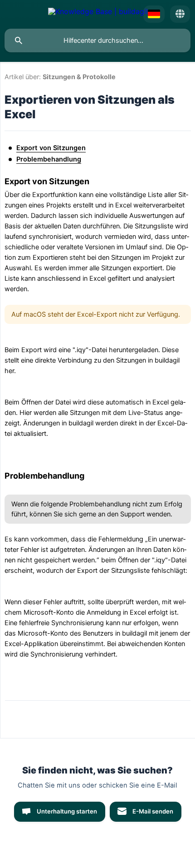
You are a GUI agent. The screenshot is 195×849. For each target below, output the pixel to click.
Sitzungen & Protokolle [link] (79, 77)
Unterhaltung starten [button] (67, 811)
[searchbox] (97, 40)
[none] (98, 14)
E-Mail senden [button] (152, 811)
